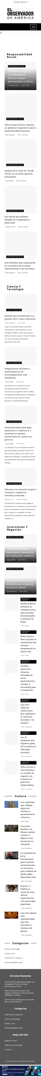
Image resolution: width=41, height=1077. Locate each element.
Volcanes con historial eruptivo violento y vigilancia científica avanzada (20, 492)
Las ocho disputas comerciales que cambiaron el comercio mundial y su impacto (27, 714)
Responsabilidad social (17, 66)
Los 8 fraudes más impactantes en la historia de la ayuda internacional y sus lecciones (20, 266)
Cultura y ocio (10, 953)
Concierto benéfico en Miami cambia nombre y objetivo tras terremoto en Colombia (27, 835)
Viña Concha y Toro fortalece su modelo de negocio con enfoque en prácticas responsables (27, 776)
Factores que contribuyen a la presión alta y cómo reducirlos (19, 1000)
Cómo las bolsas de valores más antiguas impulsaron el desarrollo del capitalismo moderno (19, 992)
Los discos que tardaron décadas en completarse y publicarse (17, 220)
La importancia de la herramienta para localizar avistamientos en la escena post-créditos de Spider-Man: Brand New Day (28, 865)
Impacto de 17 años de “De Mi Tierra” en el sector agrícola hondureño (19, 174)
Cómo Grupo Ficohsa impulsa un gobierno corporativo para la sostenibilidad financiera (20, 128)
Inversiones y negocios (15, 537)
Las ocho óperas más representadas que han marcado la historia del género (28, 922)
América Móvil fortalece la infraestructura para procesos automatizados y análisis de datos (28, 613)
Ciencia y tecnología (14, 310)
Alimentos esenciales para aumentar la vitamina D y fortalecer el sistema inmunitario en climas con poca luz (18, 433)
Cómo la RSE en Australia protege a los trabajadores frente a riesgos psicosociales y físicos (20, 984)
